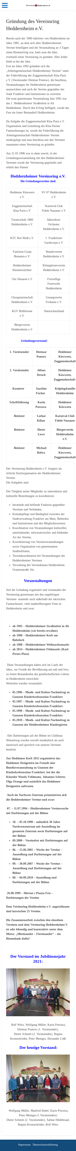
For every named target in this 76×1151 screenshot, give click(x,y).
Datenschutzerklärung (45, 1144)
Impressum (24, 1144)
